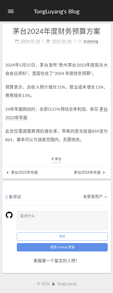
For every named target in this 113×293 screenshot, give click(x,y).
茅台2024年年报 (88, 172)
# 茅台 (56, 159)
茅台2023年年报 (24, 172)
